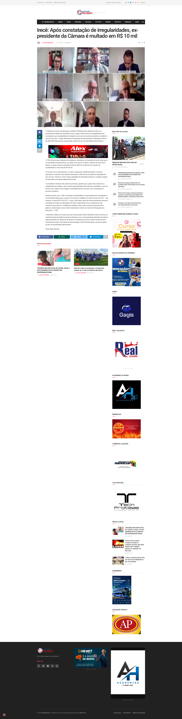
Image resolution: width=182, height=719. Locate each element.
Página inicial (49, 22)
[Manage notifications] (4, 714)
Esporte (118, 22)
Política (98, 22)
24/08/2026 (54, 275)
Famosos (128, 22)
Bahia (69, 22)
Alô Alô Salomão (48, 42)
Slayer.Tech (83, 712)
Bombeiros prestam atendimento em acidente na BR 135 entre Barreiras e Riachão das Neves (131, 184)
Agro (137, 22)
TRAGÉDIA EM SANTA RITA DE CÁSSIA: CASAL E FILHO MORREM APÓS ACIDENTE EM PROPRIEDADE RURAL (53, 270)
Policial (88, 22)
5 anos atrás (59, 42)
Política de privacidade (60, 2)
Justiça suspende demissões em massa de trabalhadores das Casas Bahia (135, 559)
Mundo (108, 22)
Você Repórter (49, 2)
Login (143, 2)
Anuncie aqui (40, 2)
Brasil (60, 22)
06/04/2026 (91, 272)
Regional (78, 22)
